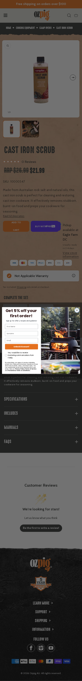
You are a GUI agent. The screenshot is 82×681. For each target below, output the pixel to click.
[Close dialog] (77, 310)
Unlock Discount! (21, 346)
